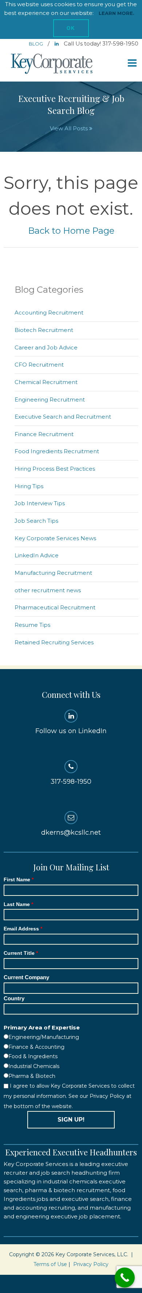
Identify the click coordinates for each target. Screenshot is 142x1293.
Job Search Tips (36, 520)
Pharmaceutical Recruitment (55, 607)
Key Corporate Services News (55, 538)
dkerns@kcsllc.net (71, 833)
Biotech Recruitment (44, 330)
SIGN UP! (71, 1119)
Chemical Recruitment (46, 382)
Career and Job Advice (46, 347)
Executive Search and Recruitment (63, 416)
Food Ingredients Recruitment (57, 451)
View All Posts (69, 128)
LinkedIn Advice (37, 555)
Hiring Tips (29, 486)
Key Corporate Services (52, 64)
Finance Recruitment (44, 434)
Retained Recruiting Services (54, 642)
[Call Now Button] (125, 1278)
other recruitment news (48, 590)
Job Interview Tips (40, 503)
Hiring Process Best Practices (55, 468)
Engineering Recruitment (50, 399)
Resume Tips (32, 624)
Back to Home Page (71, 230)
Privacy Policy (91, 1264)
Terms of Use (50, 1264)
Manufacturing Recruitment (53, 572)
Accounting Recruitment (49, 312)
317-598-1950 (71, 782)
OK (71, 28)
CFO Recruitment (39, 364)
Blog (36, 44)
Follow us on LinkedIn (71, 731)
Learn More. (116, 13)
